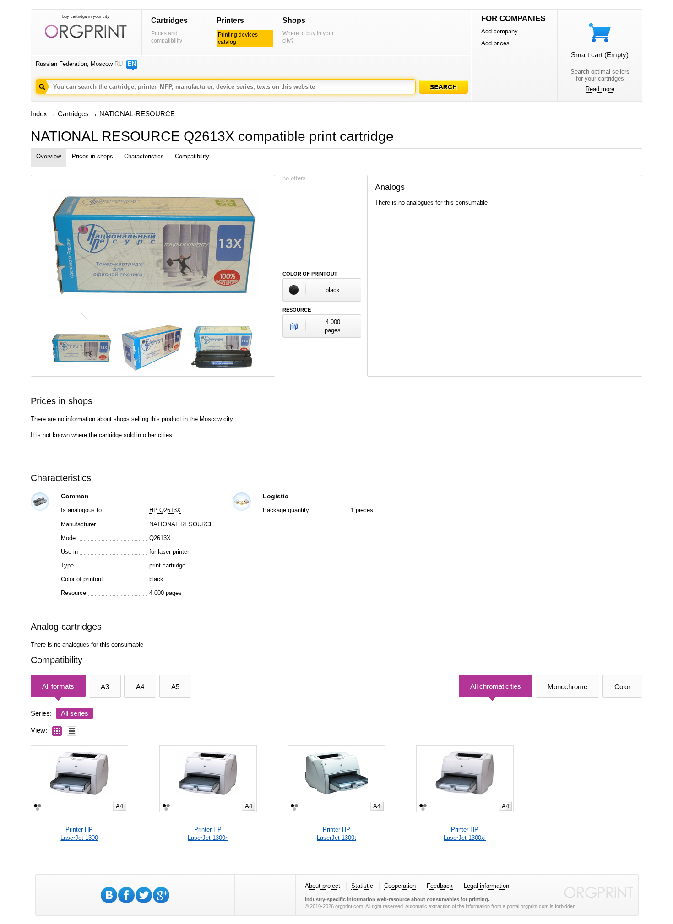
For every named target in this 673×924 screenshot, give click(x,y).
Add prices (495, 43)
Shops (293, 20)
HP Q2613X (165, 510)
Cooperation (400, 885)
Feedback (440, 885)
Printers (230, 20)
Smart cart (600, 55)
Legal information (486, 885)
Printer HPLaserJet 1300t (336, 833)
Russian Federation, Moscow (74, 63)
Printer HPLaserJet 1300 (79, 833)
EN (132, 63)
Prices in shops (92, 156)
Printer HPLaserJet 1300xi (465, 833)
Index (39, 114)
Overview (48, 156)
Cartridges (169, 20)
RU (118, 63)
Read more (600, 89)
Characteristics (144, 156)
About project (322, 885)
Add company (499, 31)
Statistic (362, 885)
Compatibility (192, 156)
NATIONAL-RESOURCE (137, 114)
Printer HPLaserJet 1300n (208, 833)
